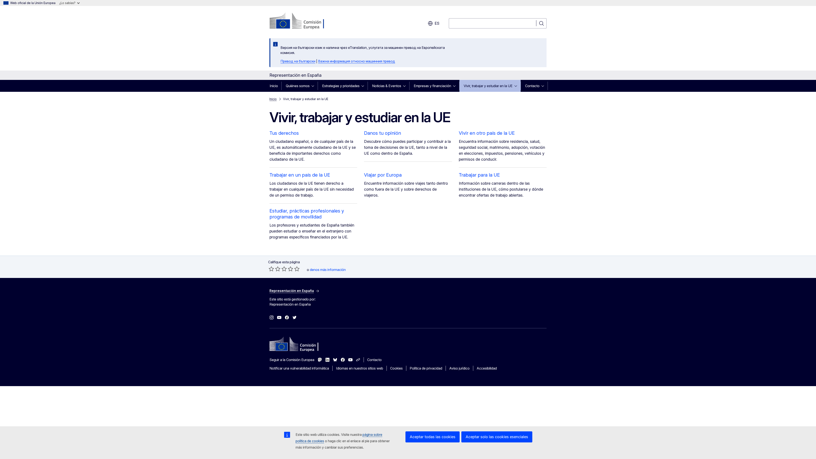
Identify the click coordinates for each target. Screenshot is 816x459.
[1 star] (271, 269)
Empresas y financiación (432, 86)
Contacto (532, 86)
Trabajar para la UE (479, 175)
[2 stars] (274, 269)
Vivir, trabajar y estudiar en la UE (488, 86)
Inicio (274, 86)
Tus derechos (284, 133)
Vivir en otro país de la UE (487, 133)
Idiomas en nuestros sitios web (359, 368)
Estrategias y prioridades (341, 86)
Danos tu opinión (382, 133)
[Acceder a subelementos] (314, 86)
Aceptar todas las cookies (432, 437)
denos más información (328, 270)
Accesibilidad (487, 368)
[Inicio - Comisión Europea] (303, 21)
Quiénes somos (298, 86)
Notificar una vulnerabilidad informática (299, 368)
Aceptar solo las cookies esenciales (497, 437)
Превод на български (297, 61)
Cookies (396, 368)
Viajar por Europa (383, 175)
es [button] (437, 23)
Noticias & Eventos (386, 86)
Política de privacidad (426, 368)
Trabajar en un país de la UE (299, 175)
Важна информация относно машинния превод (356, 61)
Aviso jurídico (459, 368)
